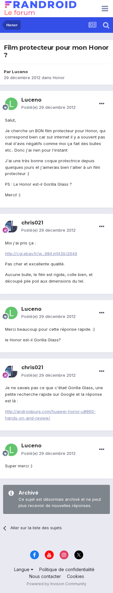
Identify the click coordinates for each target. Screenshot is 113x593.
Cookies (75, 576)
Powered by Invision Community (56, 583)
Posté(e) (48, 107)
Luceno (20, 71)
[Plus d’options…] (101, 104)
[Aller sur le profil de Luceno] (11, 104)
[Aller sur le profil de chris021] (11, 226)
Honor (59, 77)
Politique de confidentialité (66, 569)
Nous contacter (45, 576)
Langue (22, 569)
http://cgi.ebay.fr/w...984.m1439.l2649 (41, 253)
